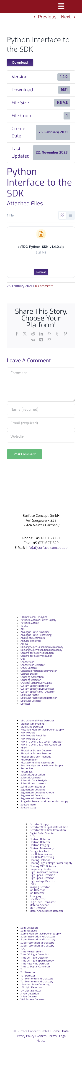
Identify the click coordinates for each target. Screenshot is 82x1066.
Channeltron (27, 662)
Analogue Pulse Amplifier (34, 632)
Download (20, 62)
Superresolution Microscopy (37, 945)
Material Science (39, 905)
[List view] (70, 215)
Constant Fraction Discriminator (38, 671)
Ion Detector (37, 893)
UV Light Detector (30, 990)
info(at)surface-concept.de (46, 547)
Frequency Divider (40, 869)
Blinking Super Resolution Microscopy (41, 647)
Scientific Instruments (33, 783)
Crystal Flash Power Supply (36, 683)
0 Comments (44, 286)
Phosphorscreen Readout (35, 756)
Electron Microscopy (42, 848)
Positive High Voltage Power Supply (41, 765)
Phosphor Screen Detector (36, 750)
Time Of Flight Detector (34, 957)
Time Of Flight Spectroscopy (37, 960)
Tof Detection (28, 972)
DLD (32, 836)
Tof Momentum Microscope (36, 978)
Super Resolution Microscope (37, 936)
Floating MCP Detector (43, 866)
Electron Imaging (39, 845)
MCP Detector (38, 907)
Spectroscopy (28, 807)
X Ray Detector (29, 996)
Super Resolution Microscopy (37, 939)
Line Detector (38, 899)
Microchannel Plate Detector (37, 720)
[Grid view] (62, 215)
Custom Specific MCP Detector (37, 691)
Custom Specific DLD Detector (37, 689)
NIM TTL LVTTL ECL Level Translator (41, 741)
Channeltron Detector (32, 665)
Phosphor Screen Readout (36, 753)
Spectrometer (28, 804)
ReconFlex (26, 771)
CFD (22, 659)
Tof (22, 969)
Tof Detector (27, 975)
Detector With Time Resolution (48, 830)
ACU (22, 629)
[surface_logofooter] (41, 495)
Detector (25, 704)
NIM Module (27, 732)
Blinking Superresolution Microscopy (41, 650)
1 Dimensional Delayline (33, 617)
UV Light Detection (31, 987)
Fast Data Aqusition (41, 854)
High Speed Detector (42, 878)
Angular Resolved (30, 641)
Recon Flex (26, 768)
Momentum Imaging (32, 723)
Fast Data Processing (42, 857)
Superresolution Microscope (37, 942)
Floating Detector (40, 860)
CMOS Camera (28, 668)
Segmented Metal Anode (34, 798)
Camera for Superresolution (36, 656)
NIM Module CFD (30, 738)
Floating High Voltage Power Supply (51, 863)
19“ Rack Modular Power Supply (38, 620)
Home (55, 1031)
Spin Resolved (28, 930)
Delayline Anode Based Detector (38, 698)
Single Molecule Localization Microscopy (44, 801)
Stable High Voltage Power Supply (40, 933)
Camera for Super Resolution (37, 653)
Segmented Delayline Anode (37, 792)
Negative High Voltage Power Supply (42, 729)
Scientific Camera (30, 777)
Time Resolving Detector (34, 963)
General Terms (47, 1036)
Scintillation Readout (32, 786)
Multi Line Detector (31, 726)
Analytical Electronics (32, 638)
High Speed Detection (42, 875)
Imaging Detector (40, 887)
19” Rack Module (29, 623)
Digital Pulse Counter (42, 833)
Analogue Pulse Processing (35, 635)
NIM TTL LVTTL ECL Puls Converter (40, 744)
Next (66, 17)
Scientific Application (32, 774)
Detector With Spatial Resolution (49, 827)
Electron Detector (40, 842)
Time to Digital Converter (35, 966)
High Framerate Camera (44, 872)
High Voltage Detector (43, 881)
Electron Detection (40, 839)
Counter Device (29, 674)
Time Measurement (31, 951)
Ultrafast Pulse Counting (34, 984)
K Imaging (35, 896)
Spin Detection (29, 927)
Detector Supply (39, 824)
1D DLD (24, 626)
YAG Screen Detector (32, 999)
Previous (47, 17)
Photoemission (29, 759)
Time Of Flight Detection (34, 954)
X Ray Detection (29, 993)
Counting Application (32, 677)
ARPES (24, 644)
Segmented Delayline (32, 789)
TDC (22, 948)
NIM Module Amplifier (33, 735)
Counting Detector (30, 680)
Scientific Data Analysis (33, 780)
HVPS (33, 884)
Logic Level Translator (43, 902)
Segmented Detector (32, 795)
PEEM (23, 747)
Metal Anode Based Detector (46, 910)
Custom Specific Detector (34, 686)
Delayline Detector (30, 701)
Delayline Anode (29, 695)
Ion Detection (38, 890)
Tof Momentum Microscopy (36, 981)
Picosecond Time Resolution (37, 762)
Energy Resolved (39, 851)
